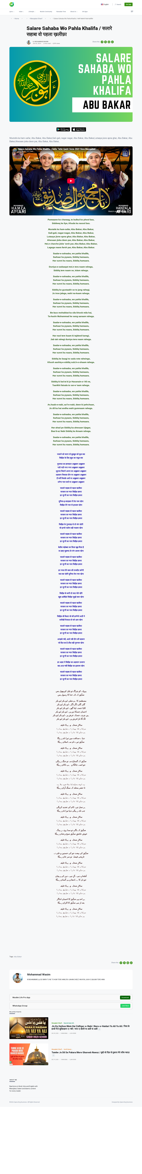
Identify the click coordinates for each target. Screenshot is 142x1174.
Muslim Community (46, 11)
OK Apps (85, 11)
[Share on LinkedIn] (109, 42)
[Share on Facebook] (102, 42)
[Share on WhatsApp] (112, 42)
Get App (128, 4)
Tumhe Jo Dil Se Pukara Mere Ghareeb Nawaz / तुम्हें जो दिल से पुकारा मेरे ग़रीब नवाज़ (90, 1052)
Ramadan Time (61, 11)
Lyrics (11, 11)
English (106, 4)
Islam (21, 11)
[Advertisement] (71, 935)
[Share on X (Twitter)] (105, 42)
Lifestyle (31, 11)
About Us (73, 11)
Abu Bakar (18, 956)
